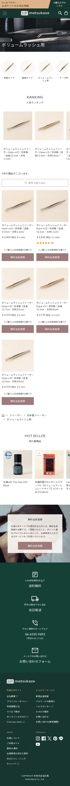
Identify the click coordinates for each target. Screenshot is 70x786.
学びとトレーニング (16, 758)
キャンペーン (13, 763)
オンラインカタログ (16, 716)
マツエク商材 (13, 711)
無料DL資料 (12, 748)
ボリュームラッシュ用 (19, 419)
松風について (13, 738)
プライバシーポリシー (17, 701)
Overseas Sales (14, 722)
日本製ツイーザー (37, 415)
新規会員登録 (42, 696)
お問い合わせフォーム (35, 661)
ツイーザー (16, 415)
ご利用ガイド (13, 743)
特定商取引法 (13, 706)
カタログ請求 (42, 711)
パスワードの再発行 (45, 701)
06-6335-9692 (35, 634)
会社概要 (11, 696)
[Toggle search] (60, 13)
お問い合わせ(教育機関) (47, 722)
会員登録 (18, 250)
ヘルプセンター (43, 706)
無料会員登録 (17, 257)
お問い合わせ (42, 716)
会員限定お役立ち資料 (17, 753)
